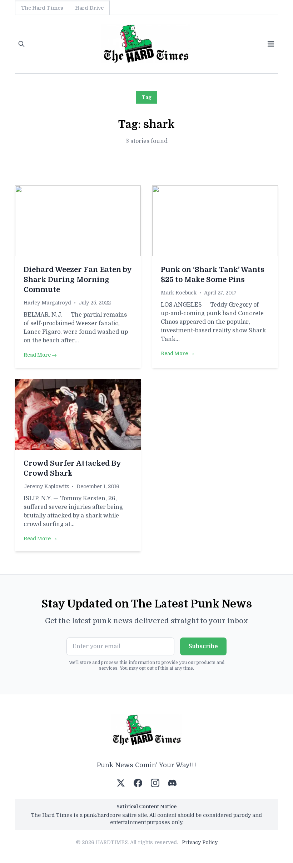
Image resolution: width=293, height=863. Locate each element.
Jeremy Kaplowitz (46, 486)
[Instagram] (155, 783)
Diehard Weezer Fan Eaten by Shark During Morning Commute (77, 280)
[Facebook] (138, 783)
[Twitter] (120, 783)
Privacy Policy (200, 842)
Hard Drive (89, 8)
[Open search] (21, 44)
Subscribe (203, 646)
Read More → (40, 355)
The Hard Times (42, 8)
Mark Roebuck (179, 293)
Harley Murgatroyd (47, 303)
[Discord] (172, 783)
